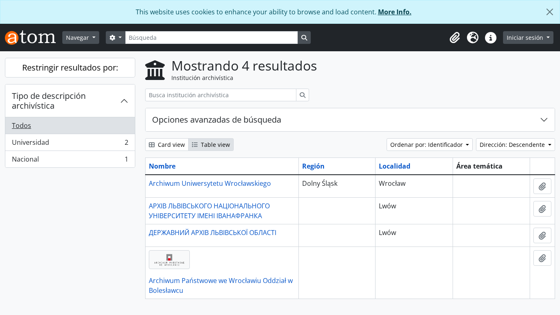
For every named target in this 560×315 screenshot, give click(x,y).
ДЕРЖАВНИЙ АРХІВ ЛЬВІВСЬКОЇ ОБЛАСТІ (212, 232)
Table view (214, 144)
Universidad (69, 144)
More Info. (395, 11)
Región (313, 166)
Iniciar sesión (526, 37)
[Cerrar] (550, 11)
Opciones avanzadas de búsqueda (216, 119)
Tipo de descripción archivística (49, 100)
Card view (170, 144)
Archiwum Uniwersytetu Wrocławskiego (210, 183)
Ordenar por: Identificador (427, 144)
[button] (455, 38)
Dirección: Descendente (513, 144)
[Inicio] (33, 37)
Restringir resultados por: (70, 67)
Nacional (69, 161)
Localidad (394, 166)
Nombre (162, 166)
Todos (21, 125)
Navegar (78, 37)
